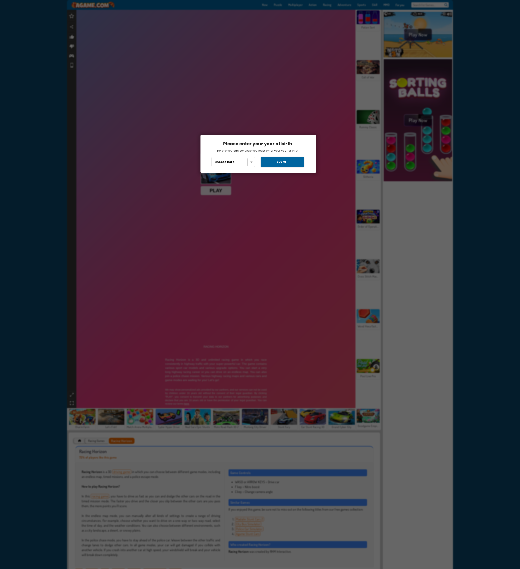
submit (282, 162)
